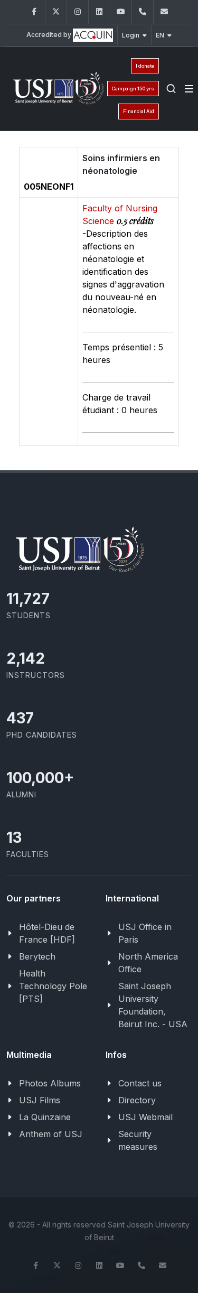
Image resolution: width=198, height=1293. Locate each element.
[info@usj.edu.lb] (162, 1265)
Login (130, 35)
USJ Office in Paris (145, 933)
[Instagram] (77, 12)
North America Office (148, 962)
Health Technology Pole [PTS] (53, 986)
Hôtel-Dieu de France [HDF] (47, 933)
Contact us (140, 1083)
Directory (137, 1100)
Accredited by (49, 35)
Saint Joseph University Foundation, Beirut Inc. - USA (152, 1005)
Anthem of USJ (50, 1134)
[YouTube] (120, 12)
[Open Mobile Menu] (189, 89)
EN (160, 35)
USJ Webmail (145, 1117)
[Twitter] (56, 12)
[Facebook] (34, 12)
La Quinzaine (45, 1117)
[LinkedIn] (99, 12)
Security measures (137, 1140)
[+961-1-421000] (141, 1265)
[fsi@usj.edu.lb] (164, 12)
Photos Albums (50, 1083)
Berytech (37, 956)
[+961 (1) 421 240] (142, 12)
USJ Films (39, 1100)
